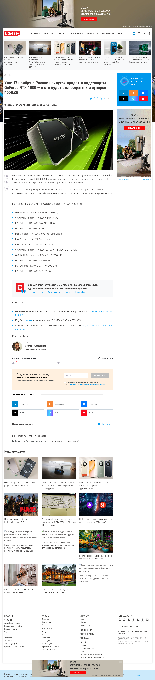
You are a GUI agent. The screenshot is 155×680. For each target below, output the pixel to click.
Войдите (16, 441)
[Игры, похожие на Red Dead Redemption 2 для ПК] (21, 504)
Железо (83, 622)
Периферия (8, 632)
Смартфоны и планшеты (13, 623)
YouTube (92, 412)
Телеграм (66, 292)
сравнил (28, 320)
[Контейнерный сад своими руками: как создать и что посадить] (96, 541)
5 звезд (103, 98)
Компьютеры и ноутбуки (13, 626)
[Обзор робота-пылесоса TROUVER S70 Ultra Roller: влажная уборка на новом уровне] (59, 468)
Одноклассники (61, 404)
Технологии (108, 33)
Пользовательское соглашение (91, 654)
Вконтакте (52, 292)
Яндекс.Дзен (37, 292)
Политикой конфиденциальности (94, 384)
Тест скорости (87, 634)
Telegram (24, 404)
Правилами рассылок (75, 384)
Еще (120, 33)
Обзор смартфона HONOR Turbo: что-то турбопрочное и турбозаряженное (63, 60)
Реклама (84, 638)
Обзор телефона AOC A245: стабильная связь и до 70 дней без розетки (115, 60)
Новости (48, 33)
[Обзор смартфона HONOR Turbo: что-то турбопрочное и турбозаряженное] (96, 468)
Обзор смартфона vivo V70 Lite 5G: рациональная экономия (14, 60)
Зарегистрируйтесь (36, 441)
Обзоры (34, 33)
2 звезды (94, 98)
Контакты (147, 179)
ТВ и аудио (8, 641)
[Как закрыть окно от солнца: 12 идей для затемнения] (21, 575)
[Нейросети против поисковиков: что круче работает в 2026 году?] (96, 504)
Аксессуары (8, 638)
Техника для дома (11, 644)
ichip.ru (83, 642)
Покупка (45, 619)
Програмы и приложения (51, 647)
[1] (13, 363)
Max (56, 412)
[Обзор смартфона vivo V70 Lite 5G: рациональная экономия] (21, 468)
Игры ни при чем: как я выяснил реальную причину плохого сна (89, 59)
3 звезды (97, 98)
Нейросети (92, 33)
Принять (139, 675)
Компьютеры (47, 635)
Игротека (84, 616)
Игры (82, 619)
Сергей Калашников (35, 345)
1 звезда (91, 98)
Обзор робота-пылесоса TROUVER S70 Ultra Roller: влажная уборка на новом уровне (40, 62)
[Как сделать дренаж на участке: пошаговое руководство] (59, 575)
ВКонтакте (93, 404)
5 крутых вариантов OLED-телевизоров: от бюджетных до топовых (139, 59)
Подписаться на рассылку (129, 626)
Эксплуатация (47, 622)
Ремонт (45, 625)
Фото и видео (9, 635)
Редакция (83, 651)
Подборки (76, 33)
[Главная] (5, 75)
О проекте (83, 645)
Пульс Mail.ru (82, 292)
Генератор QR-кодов (87, 648)
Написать (106, 424)
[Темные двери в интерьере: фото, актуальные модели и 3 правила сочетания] (96, 568)
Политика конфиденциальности (92, 657)
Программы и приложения (14, 647)
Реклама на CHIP (123, 179)
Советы (60, 33)
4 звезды (100, 98)
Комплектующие (10, 629)
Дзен (22, 412)
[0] (58, 363)
